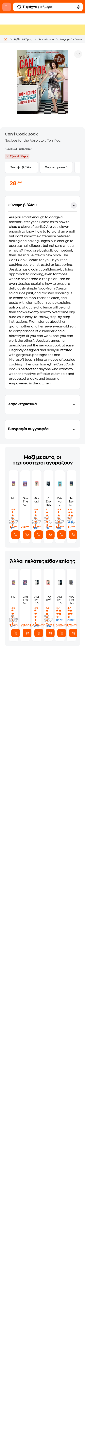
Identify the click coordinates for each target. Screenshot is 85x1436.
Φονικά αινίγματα (36, 500)
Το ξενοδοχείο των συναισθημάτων (71, 501)
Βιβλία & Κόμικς (23, 39)
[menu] (6, 7)
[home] (5, 39)
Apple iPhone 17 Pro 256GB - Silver (59, 599)
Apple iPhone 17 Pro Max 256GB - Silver (36, 599)
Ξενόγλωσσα (46, 39)
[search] (19, 7)
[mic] (78, 7)
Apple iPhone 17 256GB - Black (71, 599)
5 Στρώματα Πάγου (48, 501)
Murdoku (13, 498)
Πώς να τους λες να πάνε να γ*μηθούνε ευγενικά (59, 501)
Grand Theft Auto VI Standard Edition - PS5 (25, 501)
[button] (42, 292)
